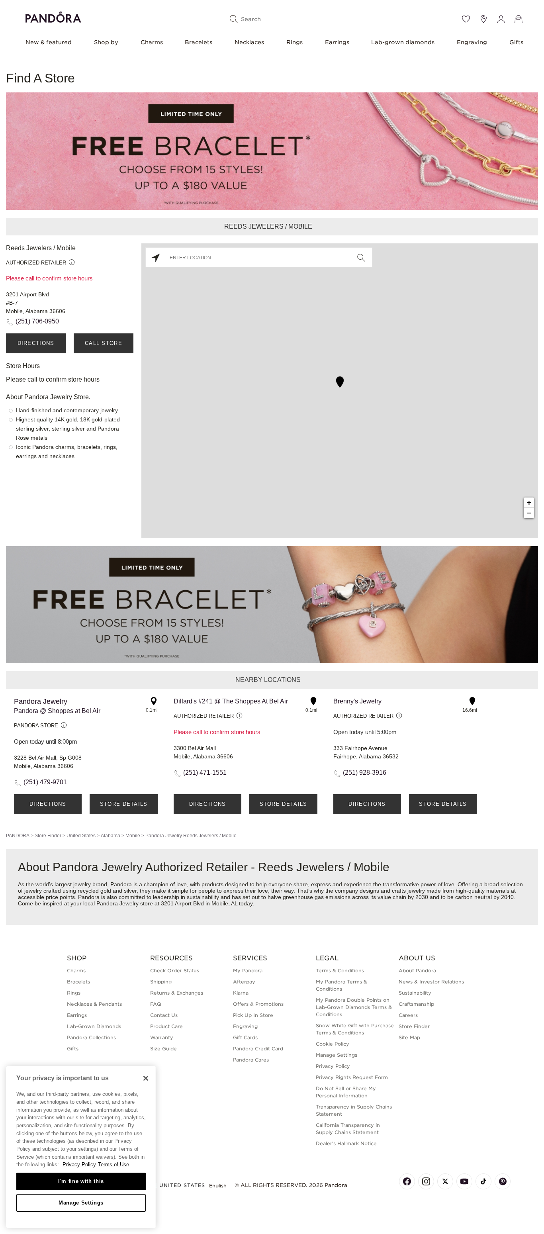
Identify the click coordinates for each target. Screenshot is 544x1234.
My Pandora (247, 970)
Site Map (409, 1037)
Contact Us (164, 1015)
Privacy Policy (333, 1066)
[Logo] (53, 15)
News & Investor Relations (431, 982)
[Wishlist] (466, 19)
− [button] (529, 513)
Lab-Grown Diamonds (94, 1026)
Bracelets (198, 42)
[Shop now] (272, 150)
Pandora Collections (91, 1037)
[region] (81, 1147)
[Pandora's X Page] (445, 1181)
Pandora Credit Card (258, 1049)
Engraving (472, 42)
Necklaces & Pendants (94, 1004)
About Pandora (417, 970)
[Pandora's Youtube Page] (464, 1181)
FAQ (155, 1004)
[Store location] (483, 19)
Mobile (132, 835)
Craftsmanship (416, 1004)
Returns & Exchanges (176, 993)
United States (81, 835)
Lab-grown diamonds (402, 42)
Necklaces (249, 42)
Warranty (161, 1037)
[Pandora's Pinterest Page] (503, 1181)
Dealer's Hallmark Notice (346, 1143)
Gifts (516, 42)
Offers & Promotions (258, 1004)
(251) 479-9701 (45, 782)
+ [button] (529, 502)
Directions (36, 343)
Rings (294, 42)
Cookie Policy (332, 1044)
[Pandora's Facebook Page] (407, 1181)
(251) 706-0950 (37, 321)
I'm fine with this (81, 1181)
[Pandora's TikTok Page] (483, 1181)
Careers (408, 1015)
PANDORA (17, 835)
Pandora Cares (251, 1060)
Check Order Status (174, 970)
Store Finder (48, 835)
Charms (152, 42)
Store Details (124, 804)
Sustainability (415, 993)
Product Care (166, 1026)
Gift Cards (245, 1037)
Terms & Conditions (340, 970)
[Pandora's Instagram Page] (426, 1181)
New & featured (48, 42)
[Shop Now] (272, 604)
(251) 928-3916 (364, 772)
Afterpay (244, 982)
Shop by (106, 42)
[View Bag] (518, 19)
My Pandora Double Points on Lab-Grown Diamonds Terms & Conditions (354, 1007)
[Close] (146, 1078)
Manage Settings (81, 1203)
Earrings (337, 42)
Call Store (103, 343)
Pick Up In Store (253, 1015)
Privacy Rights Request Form (352, 1077)
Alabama (110, 835)
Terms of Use (113, 1164)
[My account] (501, 19)
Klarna (241, 993)
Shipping (161, 982)
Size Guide (163, 1049)
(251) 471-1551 (205, 772)
